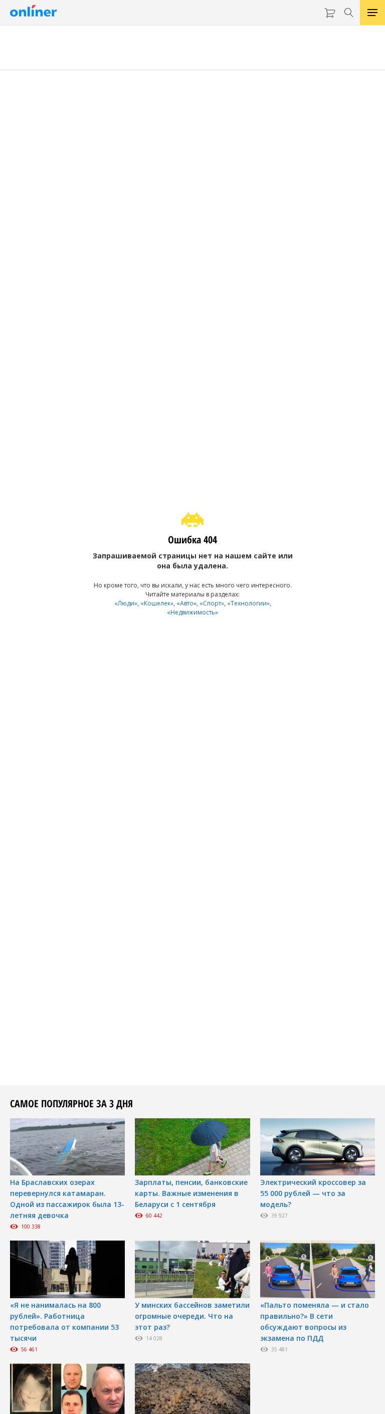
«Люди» (125, 603)
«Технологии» (248, 603)
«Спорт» (212, 603)
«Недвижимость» (192, 612)
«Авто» (186, 603)
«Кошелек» (156, 603)
